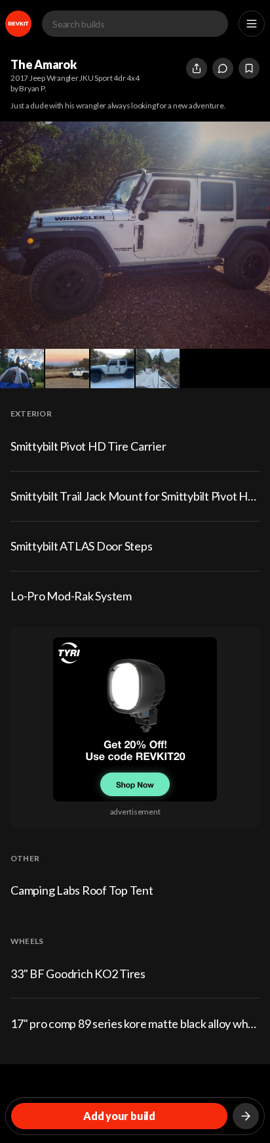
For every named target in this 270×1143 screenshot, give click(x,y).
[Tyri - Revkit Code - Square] (135, 719)
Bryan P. (32, 88)
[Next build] (246, 1116)
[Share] (196, 68)
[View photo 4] (112, 368)
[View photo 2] (22, 368)
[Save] (249, 68)
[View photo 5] (158, 368)
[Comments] (222, 68)
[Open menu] (252, 24)
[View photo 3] (67, 368)
